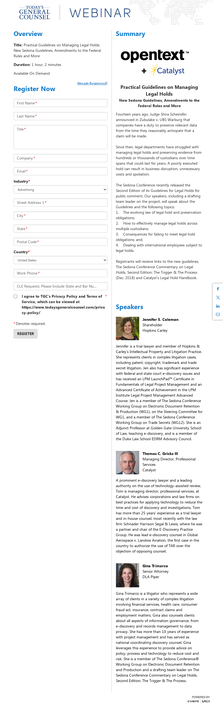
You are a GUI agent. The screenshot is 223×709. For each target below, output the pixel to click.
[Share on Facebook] (218, 289)
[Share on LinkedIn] (218, 306)
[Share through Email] (218, 314)
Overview (28, 33)
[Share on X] (218, 297)
